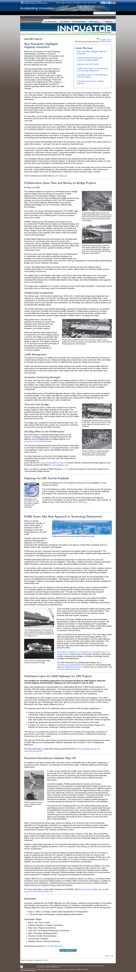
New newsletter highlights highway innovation (91, 52)
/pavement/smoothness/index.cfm (38, 891)
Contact (84, 2)
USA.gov (48, 967)
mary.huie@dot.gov (85, 749)
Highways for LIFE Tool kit (88, 64)
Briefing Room (77, 2)
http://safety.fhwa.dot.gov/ (72, 667)
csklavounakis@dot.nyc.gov (52, 463)
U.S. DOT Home (41, 967)
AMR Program (94, 21)
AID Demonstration (79, 21)
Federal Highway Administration (45, 969)
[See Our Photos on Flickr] (109, 3)
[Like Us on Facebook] (101, 3)
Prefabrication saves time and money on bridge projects (89, 59)
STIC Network (64, 21)
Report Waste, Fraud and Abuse (96, 965)
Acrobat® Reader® (105, 42)
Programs (63, 2)
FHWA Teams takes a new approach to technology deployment (92, 69)
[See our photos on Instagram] (114, 3)
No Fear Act (84, 965)
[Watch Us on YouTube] (103, 3)
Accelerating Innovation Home (31, 21)
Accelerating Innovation (37, 8)
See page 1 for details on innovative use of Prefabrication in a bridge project (83, 653)
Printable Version (105, 40)
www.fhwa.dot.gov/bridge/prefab (38, 441)
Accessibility (66, 965)
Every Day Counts (50, 21)
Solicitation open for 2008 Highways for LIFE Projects (92, 76)
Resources (70, 2)
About (57, 2)
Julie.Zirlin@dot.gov (54, 946)
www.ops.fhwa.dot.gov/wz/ (68, 669)
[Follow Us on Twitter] (106, 3)
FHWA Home (24, 17)
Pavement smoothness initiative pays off (90, 82)
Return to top (109, 956)
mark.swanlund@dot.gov (91, 889)
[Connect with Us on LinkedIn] (111, 3)
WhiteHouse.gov (55, 967)
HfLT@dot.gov (61, 176)
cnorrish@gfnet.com (59, 465)
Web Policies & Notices (75, 965)
